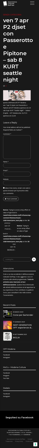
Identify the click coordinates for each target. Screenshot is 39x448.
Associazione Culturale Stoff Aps (16, 439)
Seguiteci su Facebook (19, 417)
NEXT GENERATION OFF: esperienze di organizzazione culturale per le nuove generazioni (24, 326)
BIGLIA (16, 337)
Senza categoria (12, 15)
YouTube (6, 378)
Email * (5, 170)
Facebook (6, 355)
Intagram (6, 376)
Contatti (30, 439)
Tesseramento (8, 295)
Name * (6, 162)
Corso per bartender (23, 315)
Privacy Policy (19, 441)
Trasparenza (9, 441)
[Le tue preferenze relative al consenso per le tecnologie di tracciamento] (35, 444)
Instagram (6, 357)
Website (6, 179)
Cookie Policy (29, 441)
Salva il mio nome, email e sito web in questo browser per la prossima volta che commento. (16, 190)
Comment (7, 134)
